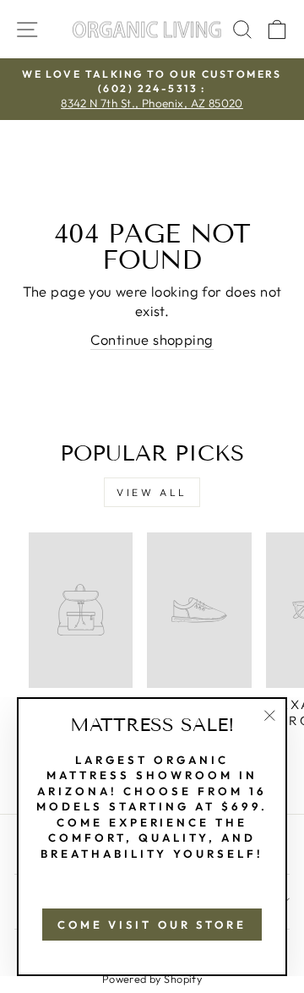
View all (152, 492)
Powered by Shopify (152, 978)
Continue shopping (151, 339)
